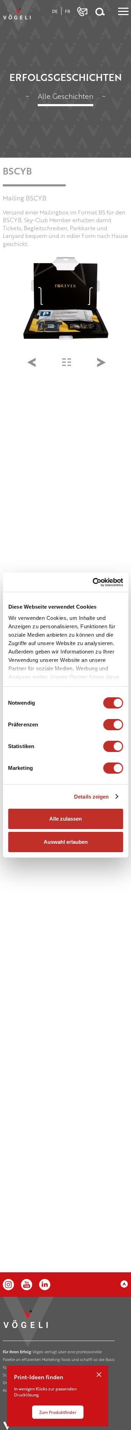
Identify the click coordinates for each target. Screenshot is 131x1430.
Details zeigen (91, 797)
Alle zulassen (65, 819)
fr (67, 11)
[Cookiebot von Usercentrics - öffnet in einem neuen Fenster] (93, 582)
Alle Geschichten (65, 96)
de (55, 11)
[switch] (113, 724)
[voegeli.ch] (18, 16)
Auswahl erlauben (66, 842)
